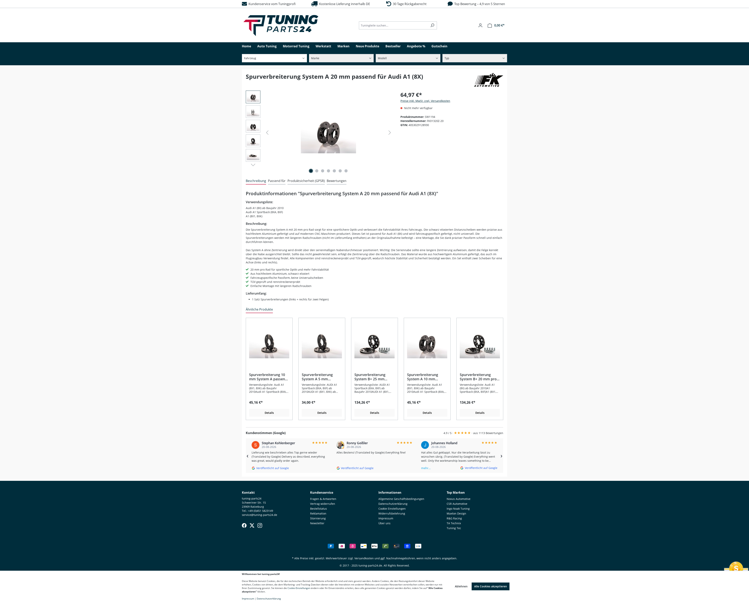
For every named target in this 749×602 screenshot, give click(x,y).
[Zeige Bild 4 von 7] (328, 170)
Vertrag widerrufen (322, 504)
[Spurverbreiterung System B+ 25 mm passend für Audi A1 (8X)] (374, 343)
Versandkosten (364, 558)
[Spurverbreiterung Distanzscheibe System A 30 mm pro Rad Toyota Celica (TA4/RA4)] (328, 132)
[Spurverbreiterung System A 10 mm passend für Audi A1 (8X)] (427, 343)
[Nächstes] (390, 132)
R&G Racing (454, 518)
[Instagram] (259, 525)
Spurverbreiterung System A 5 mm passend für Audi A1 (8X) (318, 376)
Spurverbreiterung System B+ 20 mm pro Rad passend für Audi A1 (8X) (478, 376)
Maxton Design (456, 513)
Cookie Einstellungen (392, 508)
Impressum (385, 518)
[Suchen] (432, 25)
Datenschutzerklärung (392, 504)
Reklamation (318, 513)
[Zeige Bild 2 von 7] (316, 170)
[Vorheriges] (267, 132)
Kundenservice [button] (321, 492)
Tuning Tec (454, 528)
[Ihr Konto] (480, 25)
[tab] (256, 180)
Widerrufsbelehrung (391, 513)
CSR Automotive (457, 504)
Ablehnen (461, 586)
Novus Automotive (458, 499)
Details (269, 413)
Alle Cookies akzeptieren (490, 586)
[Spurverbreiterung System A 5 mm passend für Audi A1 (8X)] (322, 343)
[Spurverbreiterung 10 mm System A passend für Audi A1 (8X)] (269, 343)
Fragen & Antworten (323, 499)
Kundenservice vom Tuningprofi (271, 4)
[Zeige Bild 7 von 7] (346, 170)
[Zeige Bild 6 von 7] (340, 170)
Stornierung (318, 518)
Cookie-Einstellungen (299, 588)
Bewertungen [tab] (336, 181)
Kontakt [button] (248, 492)
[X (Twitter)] (252, 525)
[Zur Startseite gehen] (281, 25)
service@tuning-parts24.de (259, 515)
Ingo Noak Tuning (458, 508)
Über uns (384, 523)
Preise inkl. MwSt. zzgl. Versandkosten (425, 101)
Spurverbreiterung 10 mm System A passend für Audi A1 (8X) (268, 376)
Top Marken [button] (456, 492)
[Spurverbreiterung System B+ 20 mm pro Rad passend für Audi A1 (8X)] (480, 343)
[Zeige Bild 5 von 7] (334, 170)
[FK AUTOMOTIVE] (488, 80)
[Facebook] (244, 525)
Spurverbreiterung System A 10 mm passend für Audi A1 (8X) (424, 376)
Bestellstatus (318, 508)
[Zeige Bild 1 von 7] (310, 170)
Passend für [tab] (277, 181)
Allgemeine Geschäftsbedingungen (401, 499)
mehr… (426, 468)
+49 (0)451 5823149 (260, 511)
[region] (319, 132)
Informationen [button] (389, 492)
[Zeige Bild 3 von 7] (322, 170)
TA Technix (454, 523)
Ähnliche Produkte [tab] (259, 309)
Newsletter (317, 523)
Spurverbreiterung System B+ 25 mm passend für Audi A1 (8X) (371, 376)
